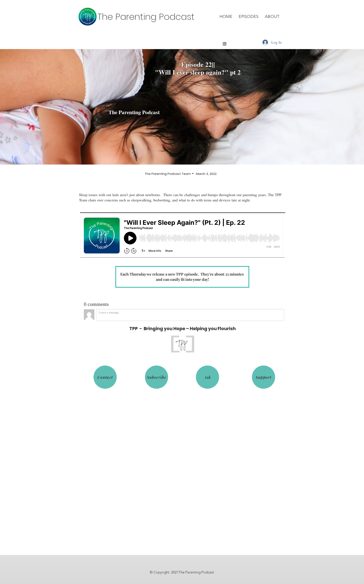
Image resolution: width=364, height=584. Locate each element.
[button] (249, 16)
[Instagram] (224, 44)
